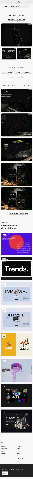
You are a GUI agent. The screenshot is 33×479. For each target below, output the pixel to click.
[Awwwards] (5, 6)
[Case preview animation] (16, 319)
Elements (3, 451)
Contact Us (20, 458)
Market (19, 451)
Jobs (18, 448)
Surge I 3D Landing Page (16, 19)
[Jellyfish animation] (16, 370)
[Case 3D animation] (16, 293)
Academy (19, 446)
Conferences (4, 456)
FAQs (18, 453)
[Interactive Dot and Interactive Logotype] (16, 244)
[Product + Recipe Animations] (16, 344)
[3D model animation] (16, 421)
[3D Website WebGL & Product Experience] (16, 124)
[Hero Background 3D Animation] (16, 395)
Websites (3, 446)
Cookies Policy (19, 469)
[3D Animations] (16, 268)
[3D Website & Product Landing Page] (16, 100)
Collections (4, 448)
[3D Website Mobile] (16, 198)
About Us (19, 456)
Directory (3, 453)
